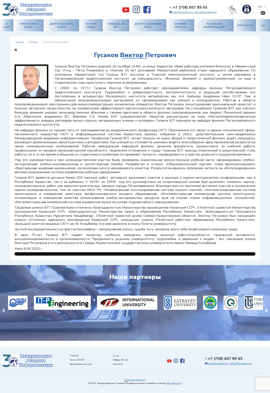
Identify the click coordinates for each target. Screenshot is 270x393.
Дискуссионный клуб (148, 25)
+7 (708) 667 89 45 (190, 7)
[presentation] (3, 309)
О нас (7, 25)
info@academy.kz (183, 12)
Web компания (174, 383)
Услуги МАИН (90, 25)
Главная (74, 355)
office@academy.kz (205, 12)
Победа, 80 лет (116, 25)
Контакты (245, 25)
